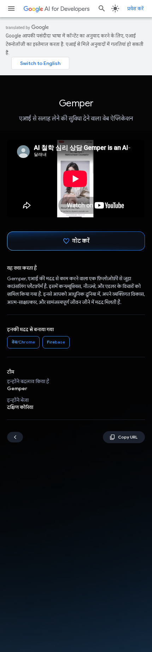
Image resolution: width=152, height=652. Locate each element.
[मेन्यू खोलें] (11, 8)
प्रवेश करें (135, 8)
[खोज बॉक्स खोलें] (102, 8)
